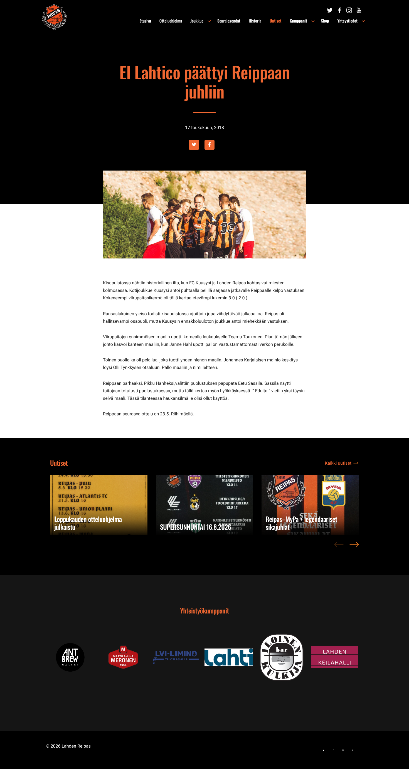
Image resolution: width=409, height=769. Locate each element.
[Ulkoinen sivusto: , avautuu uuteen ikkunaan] (132, 657)
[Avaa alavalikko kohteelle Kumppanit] (313, 21)
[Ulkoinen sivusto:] (329, 10)
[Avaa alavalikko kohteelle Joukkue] (209, 21)
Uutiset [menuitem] (276, 21)
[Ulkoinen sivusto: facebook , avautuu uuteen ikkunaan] (209, 145)
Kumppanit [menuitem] (298, 21)
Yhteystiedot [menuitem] (347, 21)
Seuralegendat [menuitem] (228, 21)
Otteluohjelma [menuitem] (170, 21)
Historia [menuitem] (255, 21)
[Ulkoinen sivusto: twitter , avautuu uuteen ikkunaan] (194, 145)
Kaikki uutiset (338, 463)
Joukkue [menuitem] (196, 21)
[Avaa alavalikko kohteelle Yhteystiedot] (363, 21)
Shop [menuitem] (325, 21)
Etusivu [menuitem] (145, 21)
